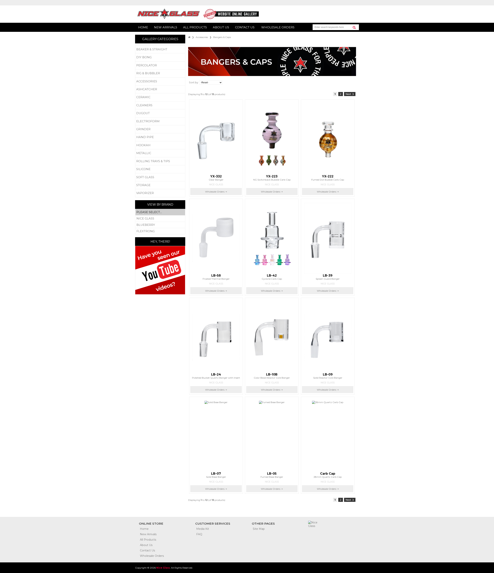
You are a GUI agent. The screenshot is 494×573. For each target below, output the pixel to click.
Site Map (259, 529)
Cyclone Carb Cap (272, 277)
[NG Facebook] (314, 535)
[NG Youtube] (337, 535)
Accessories (202, 37)
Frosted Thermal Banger (216, 277)
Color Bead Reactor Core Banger (272, 376)
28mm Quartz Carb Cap (328, 475)
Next (350, 94)
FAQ (199, 534)
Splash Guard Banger (328, 277)
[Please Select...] (160, 212)
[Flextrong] (160, 231)
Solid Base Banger (216, 475)
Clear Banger (216, 178)
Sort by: (194, 82)
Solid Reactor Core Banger (327, 376)
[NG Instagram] (325, 535)
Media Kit (202, 529)
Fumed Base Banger (272, 475)
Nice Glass (216, 184)
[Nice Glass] (160, 218)
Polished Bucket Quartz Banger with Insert (216, 376)
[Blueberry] (160, 225)
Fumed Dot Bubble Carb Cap (327, 178)
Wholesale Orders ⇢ (216, 191)
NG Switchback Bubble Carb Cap (272, 178)
